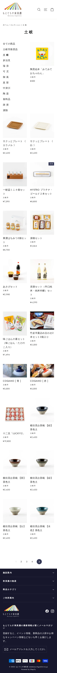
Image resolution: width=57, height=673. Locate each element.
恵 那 (6, 82)
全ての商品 (9, 43)
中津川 (6, 88)
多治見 (6, 60)
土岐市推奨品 (10, 49)
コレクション (15, 25)
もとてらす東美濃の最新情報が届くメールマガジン (28, 626)
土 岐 (6, 55)
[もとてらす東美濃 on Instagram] (52, 611)
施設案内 (7, 572)
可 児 (6, 71)
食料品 (6, 99)
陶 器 (6, 93)
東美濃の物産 (10, 581)
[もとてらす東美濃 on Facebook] (47, 611)
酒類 (5, 110)
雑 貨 (6, 104)
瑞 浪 (6, 66)
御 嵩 (6, 77)
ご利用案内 (8, 598)
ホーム (5, 25)
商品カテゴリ (10, 589)
